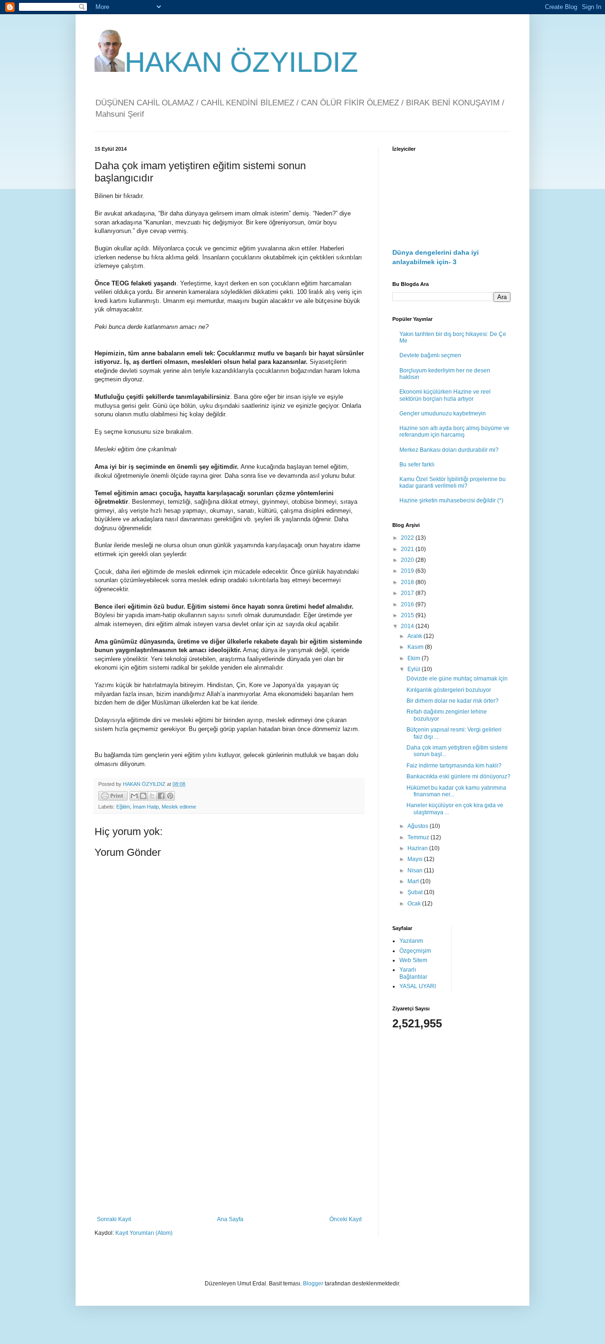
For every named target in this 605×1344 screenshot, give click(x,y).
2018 (408, 582)
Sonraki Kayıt (114, 1219)
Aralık (415, 636)
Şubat (415, 892)
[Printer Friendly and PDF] (113, 797)
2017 (408, 593)
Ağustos (418, 826)
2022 (408, 537)
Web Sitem (413, 960)
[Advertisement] (229, 1138)
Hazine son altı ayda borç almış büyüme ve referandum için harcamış (454, 431)
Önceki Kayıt (345, 1219)
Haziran (418, 848)
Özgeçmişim (415, 951)
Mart (413, 881)
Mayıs (415, 859)
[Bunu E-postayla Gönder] (134, 796)
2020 (408, 560)
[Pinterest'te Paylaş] (170, 796)
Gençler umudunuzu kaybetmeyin (442, 413)
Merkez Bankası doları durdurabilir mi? (449, 450)
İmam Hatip (146, 807)
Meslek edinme (179, 807)
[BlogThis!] (143, 796)
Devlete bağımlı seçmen (430, 355)
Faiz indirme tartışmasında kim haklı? (453, 765)
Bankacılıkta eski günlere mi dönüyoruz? (458, 776)
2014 (408, 626)
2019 (408, 571)
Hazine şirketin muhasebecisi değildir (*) (451, 500)
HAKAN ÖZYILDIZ (241, 62)
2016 (408, 604)
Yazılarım (411, 941)
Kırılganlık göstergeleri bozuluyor (448, 690)
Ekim (414, 658)
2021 (408, 549)
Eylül (414, 669)
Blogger (313, 1283)
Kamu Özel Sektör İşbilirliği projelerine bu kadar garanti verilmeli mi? (452, 482)
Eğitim (123, 807)
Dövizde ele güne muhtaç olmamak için (457, 678)
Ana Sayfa (230, 1219)
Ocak (414, 903)
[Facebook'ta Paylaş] (161, 796)
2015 (408, 615)
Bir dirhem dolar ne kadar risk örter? (452, 701)
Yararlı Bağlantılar (413, 973)
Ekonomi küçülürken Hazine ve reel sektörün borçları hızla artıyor (445, 395)
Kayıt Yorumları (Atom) (144, 1233)
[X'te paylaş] (152, 796)
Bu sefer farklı (416, 464)
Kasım (416, 647)
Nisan (415, 870)
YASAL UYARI (417, 986)
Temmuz (419, 837)
